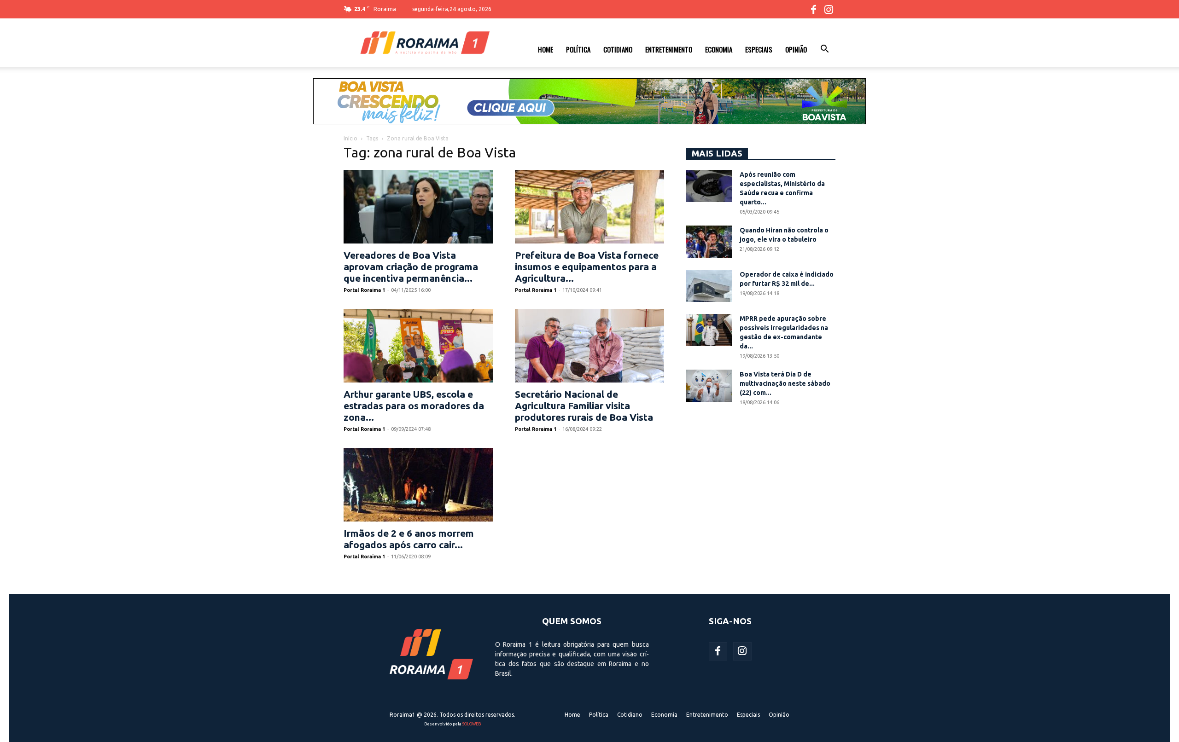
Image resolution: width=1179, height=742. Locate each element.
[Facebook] (813, 9)
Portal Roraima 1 (364, 290)
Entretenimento (668, 49)
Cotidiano (617, 49)
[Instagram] (828, 9)
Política (578, 49)
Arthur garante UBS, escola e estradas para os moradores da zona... (414, 405)
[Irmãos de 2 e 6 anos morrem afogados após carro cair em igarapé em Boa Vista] (418, 485)
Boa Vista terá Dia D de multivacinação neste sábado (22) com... (785, 383)
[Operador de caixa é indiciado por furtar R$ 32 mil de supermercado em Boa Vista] (709, 286)
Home (545, 49)
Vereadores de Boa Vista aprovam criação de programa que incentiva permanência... (411, 266)
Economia (718, 49)
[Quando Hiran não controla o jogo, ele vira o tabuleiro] (709, 242)
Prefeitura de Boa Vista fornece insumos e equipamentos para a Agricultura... (587, 266)
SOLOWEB (471, 724)
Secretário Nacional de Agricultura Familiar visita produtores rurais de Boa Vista (584, 405)
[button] (824, 50)
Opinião (796, 49)
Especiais (758, 49)
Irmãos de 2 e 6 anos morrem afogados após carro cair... (409, 539)
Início (350, 138)
